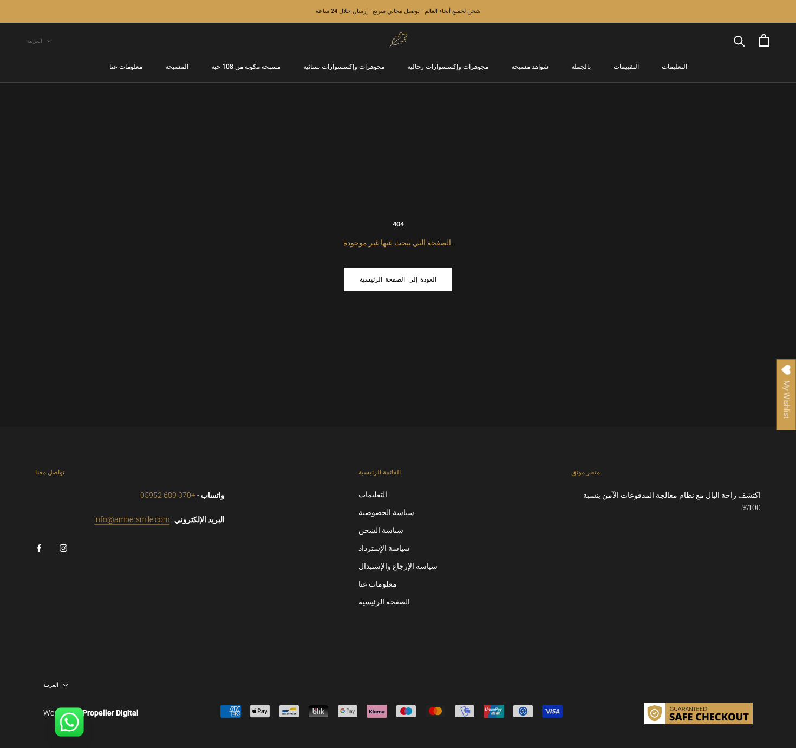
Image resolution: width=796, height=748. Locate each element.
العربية (34, 41)
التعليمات (674, 67)
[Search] (739, 40)
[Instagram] (63, 548)
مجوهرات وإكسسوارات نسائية (343, 67)
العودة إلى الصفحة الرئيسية (398, 279)
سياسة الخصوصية (386, 512)
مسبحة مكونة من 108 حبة (245, 67)
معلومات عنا (125, 67)
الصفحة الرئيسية (384, 601)
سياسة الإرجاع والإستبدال (398, 566)
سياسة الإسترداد (384, 548)
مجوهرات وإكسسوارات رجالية (447, 67)
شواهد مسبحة (530, 67)
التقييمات (626, 67)
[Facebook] (39, 548)
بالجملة (581, 67)
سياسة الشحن (380, 530)
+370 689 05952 (167, 495)
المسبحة (176, 67)
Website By (91, 712)
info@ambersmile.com (131, 519)
